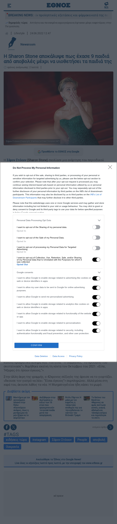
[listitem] (58, 220)
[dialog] (58, 262)
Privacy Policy (75, 356)
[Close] (111, 168)
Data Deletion (41, 356)
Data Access (58, 356)
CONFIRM (36, 345)
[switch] (96, 227)
